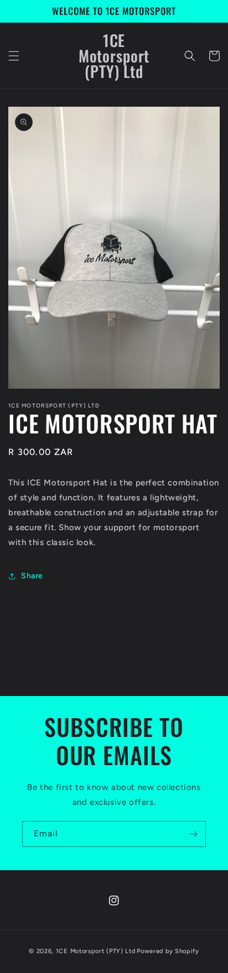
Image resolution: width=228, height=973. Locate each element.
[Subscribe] (193, 834)
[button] (14, 56)
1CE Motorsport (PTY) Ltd (96, 951)
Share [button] (32, 575)
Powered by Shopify (168, 951)
